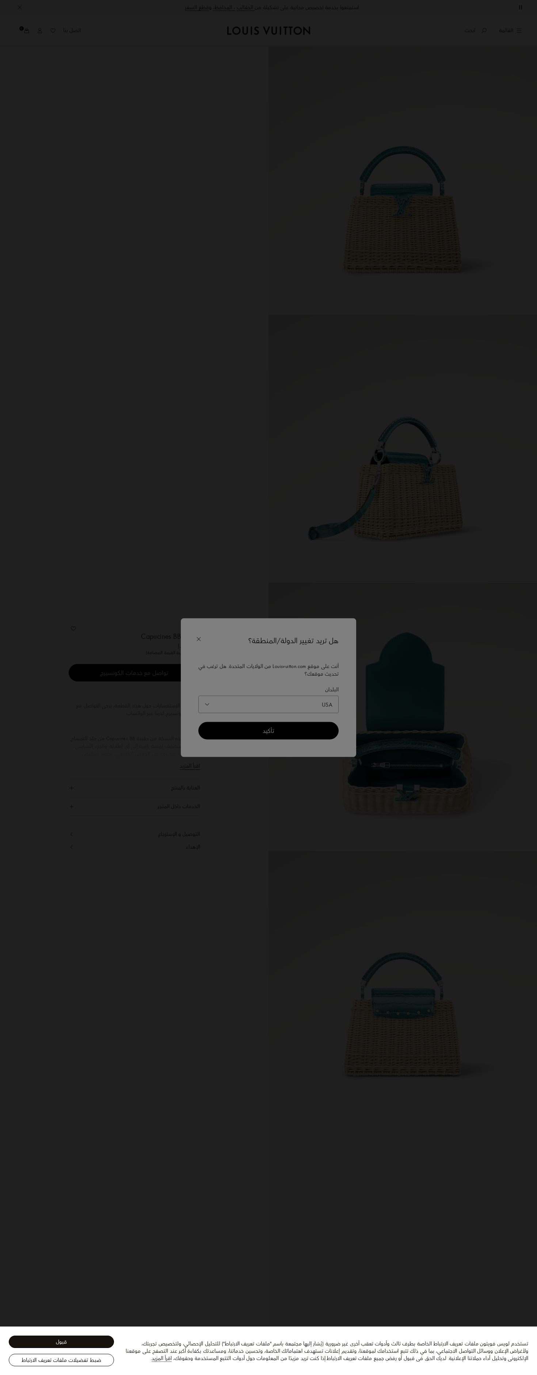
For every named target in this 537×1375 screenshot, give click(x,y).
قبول (61, 1342)
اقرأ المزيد (162, 1358)
